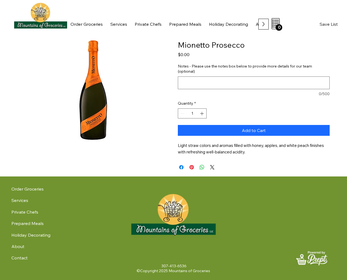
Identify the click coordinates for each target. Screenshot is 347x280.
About (17, 246)
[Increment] (202, 113)
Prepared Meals (27, 223)
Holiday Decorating (30, 235)
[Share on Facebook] (181, 167)
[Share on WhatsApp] (202, 167)
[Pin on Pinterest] (191, 167)
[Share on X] (212, 167)
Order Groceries (27, 189)
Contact (19, 257)
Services (19, 200)
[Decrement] (182, 113)
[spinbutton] (192, 113)
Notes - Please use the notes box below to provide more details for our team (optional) (245, 69)
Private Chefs (24, 212)
